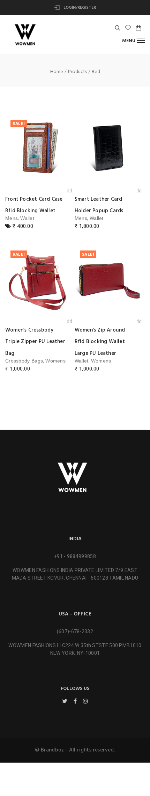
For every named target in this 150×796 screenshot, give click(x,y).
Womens (55, 361)
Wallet (27, 218)
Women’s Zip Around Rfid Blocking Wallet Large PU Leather (100, 342)
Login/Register (79, 7)
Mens (11, 218)
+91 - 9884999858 (75, 556)
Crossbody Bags (24, 361)
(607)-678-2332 (75, 631)
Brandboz (52, 750)
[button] (133, 41)
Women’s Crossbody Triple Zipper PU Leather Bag (35, 342)
